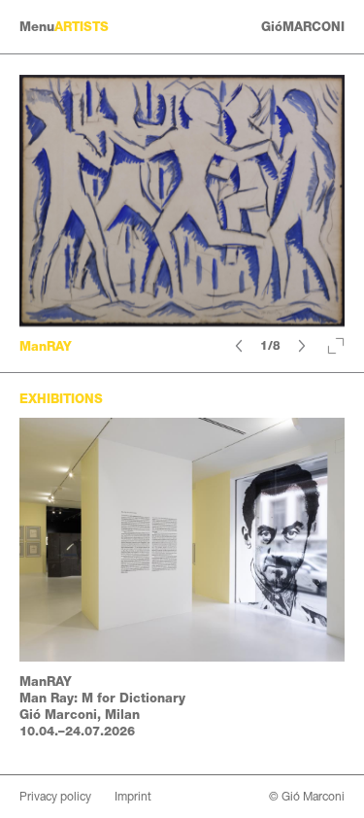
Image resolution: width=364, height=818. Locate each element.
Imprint (133, 796)
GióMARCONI (303, 26)
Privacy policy (55, 796)
